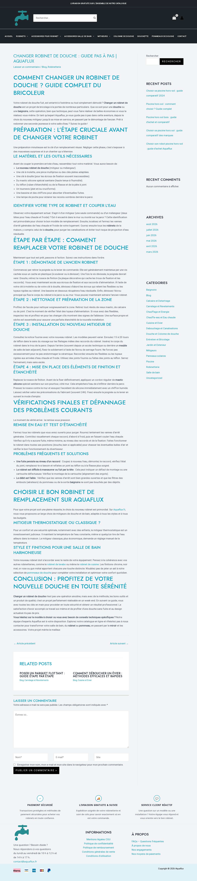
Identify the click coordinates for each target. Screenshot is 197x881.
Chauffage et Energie (157, 311)
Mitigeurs (151, 350)
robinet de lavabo (56, 564)
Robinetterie (54, 66)
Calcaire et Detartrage (158, 300)
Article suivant (119, 643)
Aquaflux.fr (119, 509)
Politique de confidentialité (98, 843)
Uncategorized (154, 378)
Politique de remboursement (98, 847)
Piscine (150, 361)
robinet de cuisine (89, 564)
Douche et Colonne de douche (162, 333)
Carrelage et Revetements (37, 680)
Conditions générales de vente (98, 851)
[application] (26, 36)
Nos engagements (142, 849)
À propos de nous (141, 845)
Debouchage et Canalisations (162, 328)
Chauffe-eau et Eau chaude (161, 317)
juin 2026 (151, 235)
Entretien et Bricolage (157, 339)
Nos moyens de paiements (146, 853)
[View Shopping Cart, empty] (174, 18)
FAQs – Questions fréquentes (148, 841)
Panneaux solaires (156, 355)
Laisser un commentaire (26, 66)
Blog (44, 66)
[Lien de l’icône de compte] (182, 18)
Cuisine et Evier (85, 680)
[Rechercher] (95, 17)
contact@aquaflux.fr (25, 861)
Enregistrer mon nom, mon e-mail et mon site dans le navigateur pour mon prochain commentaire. (70, 764)
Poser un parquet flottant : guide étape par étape (42, 674)
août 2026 (151, 224)
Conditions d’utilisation (98, 855)
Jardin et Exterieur (156, 344)
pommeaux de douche (39, 572)
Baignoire (151, 289)
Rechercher (152, 55)
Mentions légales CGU (98, 839)
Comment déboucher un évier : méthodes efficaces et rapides (97, 674)
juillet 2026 (152, 229)
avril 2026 (151, 246)
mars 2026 (152, 251)
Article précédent (24, 643)
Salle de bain (153, 372)
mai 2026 (151, 240)
